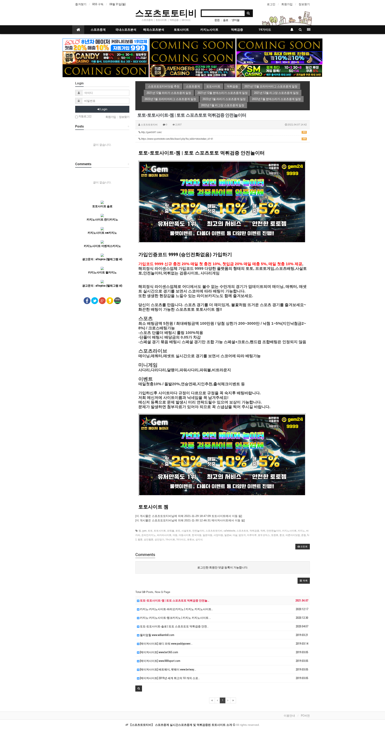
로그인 (271, 4)
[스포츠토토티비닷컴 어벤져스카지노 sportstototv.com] (193, 70)
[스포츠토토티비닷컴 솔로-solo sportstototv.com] (106, 44)
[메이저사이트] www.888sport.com (159, 660)
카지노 (301, 530)
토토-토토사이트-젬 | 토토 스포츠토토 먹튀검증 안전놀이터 (201, 153)
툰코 (282, 535)
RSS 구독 (97, 4)
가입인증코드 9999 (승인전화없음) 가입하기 (185, 254)
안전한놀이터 (273, 530)
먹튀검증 (237, 29)
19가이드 (264, 29)
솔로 (225, 20)
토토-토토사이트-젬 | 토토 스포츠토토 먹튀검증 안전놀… (174, 600)
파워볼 (170, 530)
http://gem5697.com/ (223, 132)
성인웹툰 (148, 539)
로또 (177, 530)
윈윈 (217, 20)
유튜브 (190, 539)
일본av (227, 535)
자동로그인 (84, 116)
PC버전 (305, 715)
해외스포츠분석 (153, 29)
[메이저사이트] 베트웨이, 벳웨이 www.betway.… (167, 669)
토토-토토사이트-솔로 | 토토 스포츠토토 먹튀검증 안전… (174, 626)
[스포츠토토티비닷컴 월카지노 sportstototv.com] (279, 57)
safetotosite (229, 530)
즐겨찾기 (80, 4)
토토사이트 (181, 29)
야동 (175, 535)
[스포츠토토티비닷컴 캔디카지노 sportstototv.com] (106, 57)
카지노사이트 (209, 29)
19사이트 (170, 539)
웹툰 (140, 539)
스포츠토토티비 (166, 12)
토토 (150, 530)
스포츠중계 (98, 29)
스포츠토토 (242, 530)
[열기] (5, 5)
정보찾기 (304, 4)
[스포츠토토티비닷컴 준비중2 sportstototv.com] (279, 44)
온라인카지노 (148, 535)
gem (144, 530)
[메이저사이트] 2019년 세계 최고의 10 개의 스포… (169, 678)
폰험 (303, 535)
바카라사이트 (164, 535)
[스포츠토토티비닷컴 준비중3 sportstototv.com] (106, 70)
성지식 (199, 539)
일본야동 (207, 535)
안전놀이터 (198, 530)
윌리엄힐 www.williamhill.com (156, 635)
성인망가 (159, 539)
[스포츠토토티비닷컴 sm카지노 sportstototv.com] (279, 70)
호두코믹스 (264, 535)
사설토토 (186, 530)
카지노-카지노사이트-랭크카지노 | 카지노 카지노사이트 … (175, 617)
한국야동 (197, 535)
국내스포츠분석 (125, 29)
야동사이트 (185, 535)
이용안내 (289, 715)
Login (103, 109)
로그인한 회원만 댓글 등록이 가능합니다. (222, 567)
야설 (235, 535)
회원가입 (287, 4)
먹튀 (262, 530)
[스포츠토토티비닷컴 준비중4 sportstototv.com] (193, 57)
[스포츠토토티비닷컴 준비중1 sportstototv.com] (193, 44)
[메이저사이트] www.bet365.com (158, 652)
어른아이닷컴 (293, 535)
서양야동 (218, 535)
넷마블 (235, 20)
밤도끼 (242, 535)
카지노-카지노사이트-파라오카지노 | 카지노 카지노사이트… (176, 609)
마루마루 (252, 535)
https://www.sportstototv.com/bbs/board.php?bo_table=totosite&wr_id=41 (223, 139)
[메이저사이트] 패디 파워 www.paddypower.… (165, 643)
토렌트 (274, 535)
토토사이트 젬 (153, 507)
